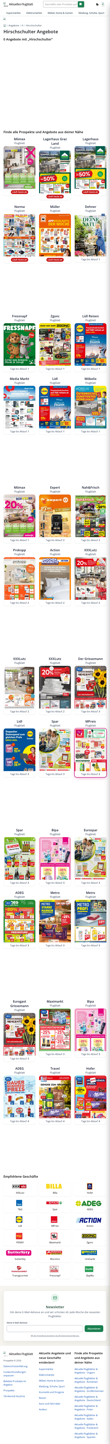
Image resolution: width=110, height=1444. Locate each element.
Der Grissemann (90, 661)
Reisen (42, 1398)
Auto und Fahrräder (49, 1403)
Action (55, 552)
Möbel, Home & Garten (60, 13)
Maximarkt (55, 1003)
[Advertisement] (55, 64)
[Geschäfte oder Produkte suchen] (81, 4)
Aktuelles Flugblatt (21, 4)
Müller (55, 208)
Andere (43, 1409)
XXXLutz (90, 552)
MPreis (90, 723)
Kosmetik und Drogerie (51, 1392)
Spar (55, 723)
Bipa (55, 832)
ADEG (19, 895)
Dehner (90, 208)
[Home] (4, 19)
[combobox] (63, 4)
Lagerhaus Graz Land (55, 143)
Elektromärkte (34, 13)
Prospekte (8, 1390)
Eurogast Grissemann (19, 1005)
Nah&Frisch (90, 489)
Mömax (19, 141)
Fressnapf (19, 318)
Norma (19, 208)
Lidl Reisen (90, 318)
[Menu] (104, 4)
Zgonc (55, 318)
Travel (55, 1070)
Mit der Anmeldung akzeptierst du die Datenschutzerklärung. (55, 1335)
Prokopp (19, 552)
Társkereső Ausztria (14, 1396)
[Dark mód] (97, 4)
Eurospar (90, 832)
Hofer (90, 1070)
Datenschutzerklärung (15, 1366)
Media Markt (19, 381)
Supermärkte (13, 13)
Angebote (14, 25)
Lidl (55, 381)
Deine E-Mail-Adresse (17, 1322)
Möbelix (91, 381)
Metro (55, 895)
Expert (55, 489)
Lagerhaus (91, 141)
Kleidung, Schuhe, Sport (91, 13)
